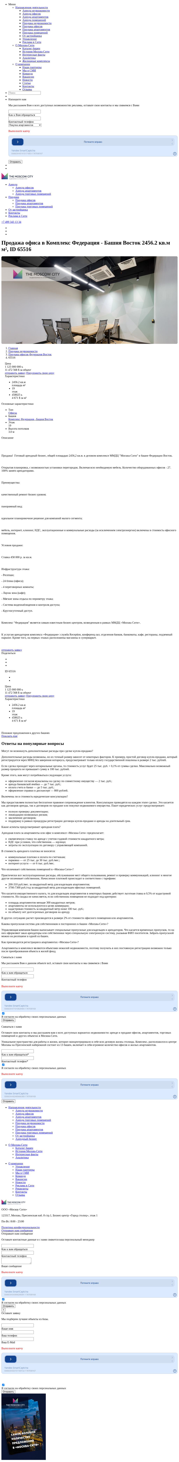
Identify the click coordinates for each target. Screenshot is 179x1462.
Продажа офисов (32, 26)
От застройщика (32, 35)
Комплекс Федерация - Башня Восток (30, 419)
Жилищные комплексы (36, 61)
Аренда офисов (31, 13)
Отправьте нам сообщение (17, 1230)
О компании (22, 64)
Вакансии (28, 76)
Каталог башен (31, 48)
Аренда (12, 184)
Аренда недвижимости (36, 10)
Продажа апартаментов (36, 29)
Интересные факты (33, 54)
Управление (29, 38)
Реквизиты (21, 1188)
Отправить (15, 162)
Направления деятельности (31, 7)
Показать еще (9, 736)
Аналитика (29, 57)
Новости (27, 79)
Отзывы (27, 89)
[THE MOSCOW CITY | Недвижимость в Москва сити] (17, 178)
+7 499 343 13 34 (11, 221)
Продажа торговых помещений (34, 206)
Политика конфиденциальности (20, 1227)
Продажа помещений (35, 32)
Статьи (26, 83)
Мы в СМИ (29, 70)
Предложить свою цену (40, 372)
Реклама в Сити (31, 42)
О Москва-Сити (24, 45)
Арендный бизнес (26, 1138)
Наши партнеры (32, 67)
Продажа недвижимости (37, 23)
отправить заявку (15, 372)
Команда (27, 73)
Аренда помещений (34, 20)
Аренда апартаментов (35, 16)
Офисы (12, 412)
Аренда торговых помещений (33, 193)
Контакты (28, 86)
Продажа (13, 197)
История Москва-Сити (35, 51)
